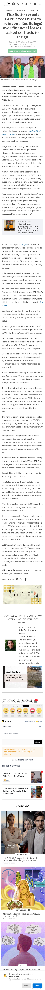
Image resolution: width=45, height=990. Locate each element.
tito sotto (30, 616)
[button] (39, 4)
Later (26, 985)
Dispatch (21, 10)
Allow (37, 985)
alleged (24, 244)
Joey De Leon (24, 619)
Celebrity (10, 10)
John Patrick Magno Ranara (23, 42)
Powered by (38, 989)
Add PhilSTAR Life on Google (20, 51)
